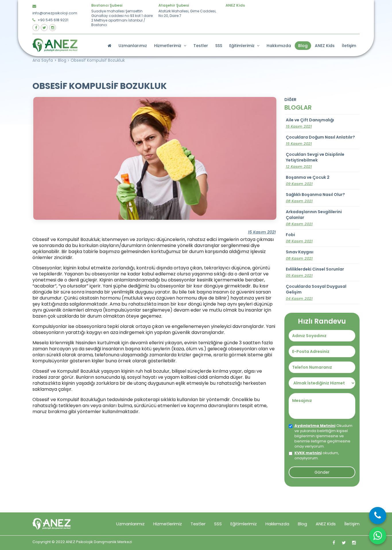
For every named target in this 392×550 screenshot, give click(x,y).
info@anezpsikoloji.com (54, 13)
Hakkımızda (279, 45)
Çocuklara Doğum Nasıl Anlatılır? (320, 140)
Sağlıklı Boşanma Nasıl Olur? (315, 198)
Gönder (322, 472)
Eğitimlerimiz (243, 45)
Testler (200, 45)
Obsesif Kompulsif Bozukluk (98, 60)
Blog (303, 45)
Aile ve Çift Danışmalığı (310, 123)
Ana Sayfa (42, 60)
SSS (218, 45)
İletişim (349, 45)
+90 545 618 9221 (52, 20)
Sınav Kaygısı (299, 255)
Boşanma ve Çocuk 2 (307, 180)
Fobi (299, 238)
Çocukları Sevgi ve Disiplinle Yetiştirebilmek (315, 160)
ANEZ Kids (325, 45)
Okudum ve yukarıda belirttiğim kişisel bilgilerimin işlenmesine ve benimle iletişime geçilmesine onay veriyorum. (323, 436)
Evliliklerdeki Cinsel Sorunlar (315, 272)
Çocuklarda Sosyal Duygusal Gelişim (316, 292)
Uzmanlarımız (133, 45)
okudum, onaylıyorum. (316, 455)
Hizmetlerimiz (169, 45)
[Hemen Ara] (377, 515)
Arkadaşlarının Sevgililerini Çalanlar (314, 218)
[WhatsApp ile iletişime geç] (377, 535)
